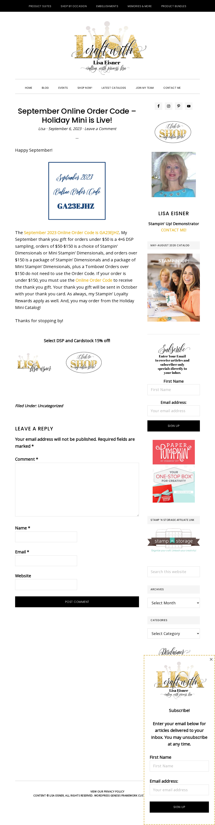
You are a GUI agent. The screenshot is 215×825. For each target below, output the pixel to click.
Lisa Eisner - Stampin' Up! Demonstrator (107, 48)
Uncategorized (50, 405)
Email (22, 552)
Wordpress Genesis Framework (116, 795)
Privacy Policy (114, 791)
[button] (190, 84)
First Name (174, 381)
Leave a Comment (100, 128)
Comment (26, 459)
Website (23, 576)
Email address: (174, 402)
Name (22, 528)
